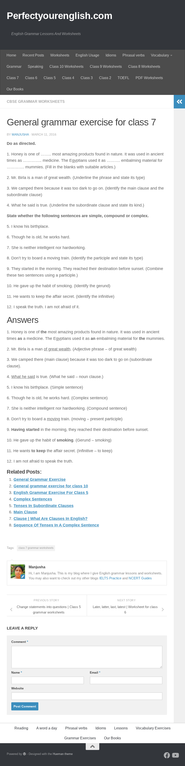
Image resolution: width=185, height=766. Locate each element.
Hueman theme (63, 754)
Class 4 (68, 78)
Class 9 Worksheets (106, 66)
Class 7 (13, 78)
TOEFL (123, 78)
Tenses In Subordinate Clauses (44, 505)
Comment (19, 642)
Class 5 (50, 78)
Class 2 (105, 78)
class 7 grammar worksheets (35, 548)
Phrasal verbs (134, 55)
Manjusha (20, 134)
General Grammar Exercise (40, 479)
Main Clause (25, 512)
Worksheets (59, 55)
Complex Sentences (33, 499)
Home (11, 55)
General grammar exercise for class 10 (51, 486)
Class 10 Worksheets (66, 66)
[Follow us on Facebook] (167, 755)
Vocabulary (160, 55)
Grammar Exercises (80, 738)
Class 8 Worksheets (144, 66)
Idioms (111, 55)
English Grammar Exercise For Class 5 (51, 492)
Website (17, 688)
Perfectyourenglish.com (59, 15)
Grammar (14, 66)
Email (95, 672)
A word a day (46, 728)
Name (16, 672)
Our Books (15, 89)
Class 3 (87, 78)
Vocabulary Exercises (153, 728)
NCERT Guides (140, 578)
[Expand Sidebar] (179, 101)
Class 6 (31, 78)
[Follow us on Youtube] (175, 755)
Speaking (35, 66)
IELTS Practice (110, 578)
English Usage (87, 55)
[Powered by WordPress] (24, 753)
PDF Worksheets (149, 78)
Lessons (121, 728)
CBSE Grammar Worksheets (36, 101)
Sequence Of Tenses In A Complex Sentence (56, 525)
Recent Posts (33, 55)
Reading (21, 728)
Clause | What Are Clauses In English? (51, 518)
